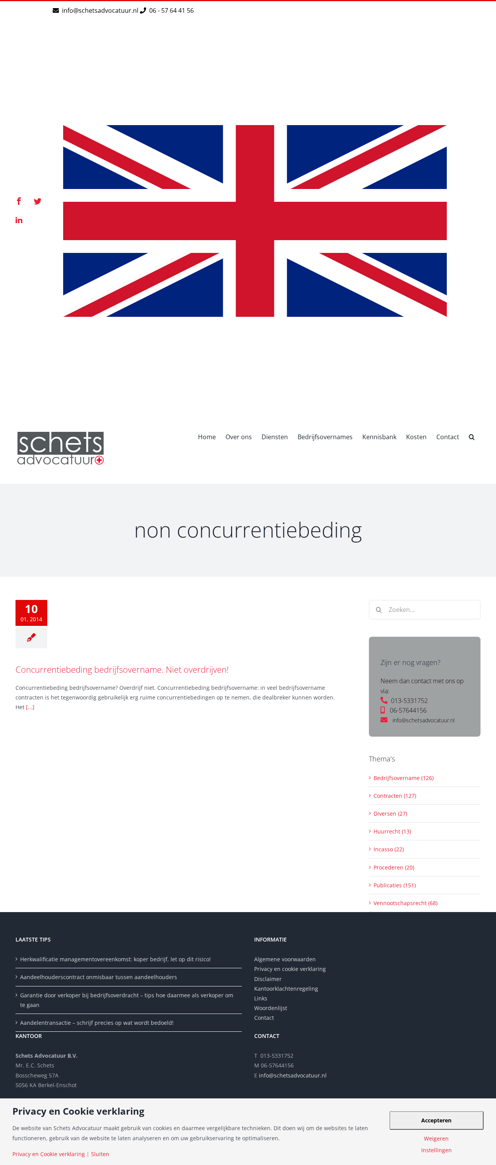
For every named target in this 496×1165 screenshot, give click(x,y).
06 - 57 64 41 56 (171, 10)
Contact (264, 1017)
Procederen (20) (394, 867)
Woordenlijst (270, 1008)
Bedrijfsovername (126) (404, 778)
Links (260, 998)
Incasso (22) (389, 849)
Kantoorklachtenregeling (286, 988)
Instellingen (436, 1150)
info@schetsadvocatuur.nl (101, 10)
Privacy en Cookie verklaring (48, 1154)
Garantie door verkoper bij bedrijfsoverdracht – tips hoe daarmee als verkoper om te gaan (126, 1000)
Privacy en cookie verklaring (290, 969)
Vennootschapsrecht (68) (405, 903)
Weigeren (436, 1138)
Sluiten (100, 1154)
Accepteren (436, 1120)
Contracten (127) (395, 795)
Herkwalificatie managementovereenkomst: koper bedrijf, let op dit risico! (115, 959)
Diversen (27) (390, 813)
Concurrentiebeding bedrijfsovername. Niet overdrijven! (122, 669)
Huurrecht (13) (392, 831)
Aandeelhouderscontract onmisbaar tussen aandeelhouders (98, 977)
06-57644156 (408, 710)
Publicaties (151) (395, 885)
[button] (472, 436)
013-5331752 (409, 700)
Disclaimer (268, 979)
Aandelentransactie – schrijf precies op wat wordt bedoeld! (97, 1022)
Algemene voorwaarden (285, 959)
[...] (30, 707)
